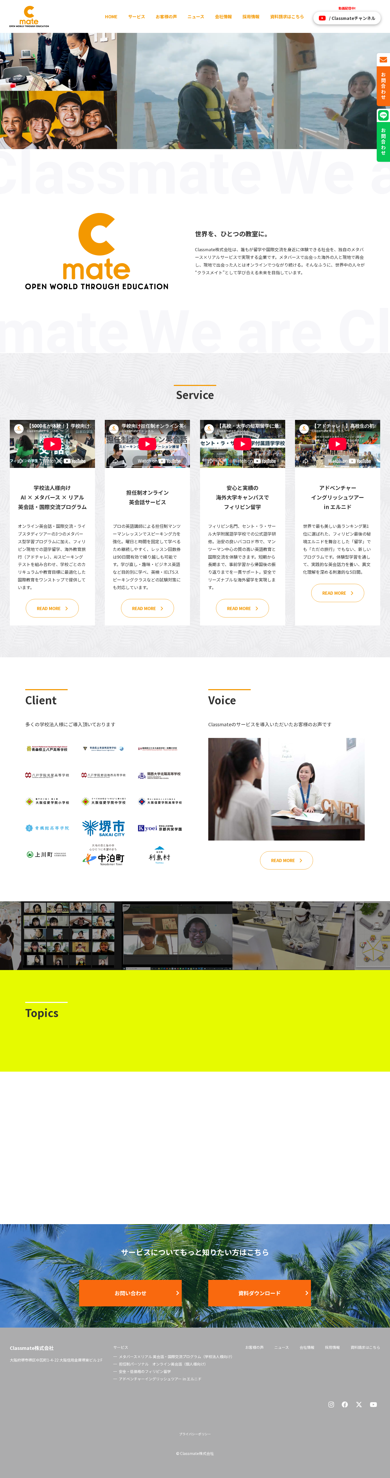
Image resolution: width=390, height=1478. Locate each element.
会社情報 (223, 16)
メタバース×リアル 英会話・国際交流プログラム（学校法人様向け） (177, 1356)
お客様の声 (166, 16)
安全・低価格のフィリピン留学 (145, 1371)
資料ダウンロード (259, 1293)
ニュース (196, 16)
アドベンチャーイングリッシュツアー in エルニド (160, 1378)
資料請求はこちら (287, 16)
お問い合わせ (130, 1293)
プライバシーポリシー (195, 1434)
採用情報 (250, 16)
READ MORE (49, 608)
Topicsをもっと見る (319, 1182)
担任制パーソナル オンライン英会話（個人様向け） (163, 1364)
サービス (136, 16)
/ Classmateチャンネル (352, 18)
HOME (111, 16)
